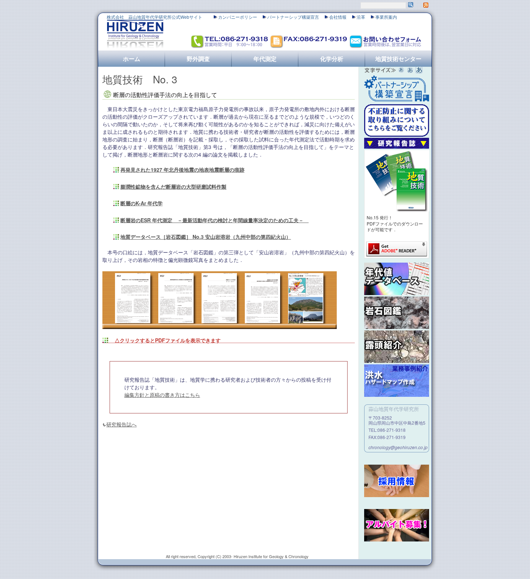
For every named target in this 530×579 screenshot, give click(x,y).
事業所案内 (386, 17)
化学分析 (331, 58)
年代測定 (265, 58)
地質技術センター (398, 58)
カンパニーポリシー (237, 17)
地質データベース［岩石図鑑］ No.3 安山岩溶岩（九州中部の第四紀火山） (205, 236)
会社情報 (337, 17)
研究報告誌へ (121, 424)
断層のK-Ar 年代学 (141, 203)
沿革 (361, 17)
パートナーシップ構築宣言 (293, 17)
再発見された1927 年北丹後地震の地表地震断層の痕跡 (182, 169)
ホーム (131, 58)
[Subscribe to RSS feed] (425, 5)
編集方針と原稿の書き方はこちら (162, 394)
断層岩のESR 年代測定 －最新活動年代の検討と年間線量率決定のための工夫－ (214, 220)
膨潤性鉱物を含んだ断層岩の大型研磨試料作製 (173, 186)
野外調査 (198, 58)
